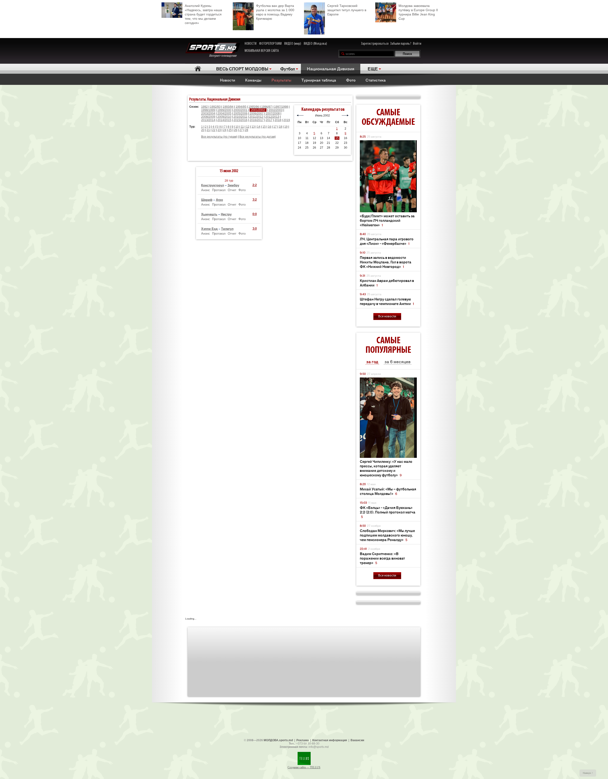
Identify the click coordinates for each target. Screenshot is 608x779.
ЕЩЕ (373, 68)
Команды (253, 79)
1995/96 (253, 106)
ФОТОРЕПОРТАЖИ (270, 44)
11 (242, 126)
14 (258, 126)
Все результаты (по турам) (219, 136)
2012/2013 (272, 116)
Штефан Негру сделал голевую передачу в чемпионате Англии (387, 301)
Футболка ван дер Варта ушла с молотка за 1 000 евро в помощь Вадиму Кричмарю (275, 12)
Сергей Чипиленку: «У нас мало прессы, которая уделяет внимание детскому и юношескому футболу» (386, 468)
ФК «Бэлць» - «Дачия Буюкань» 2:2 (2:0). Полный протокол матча (387, 512)
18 (280, 126)
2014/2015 (224, 120)
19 (286, 126)
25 (230, 130)
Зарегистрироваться (375, 44)
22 (213, 130)
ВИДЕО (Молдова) (315, 44)
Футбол (287, 68)
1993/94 (228, 106)
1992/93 (215, 106)
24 (224, 130)
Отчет (232, 190)
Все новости (387, 316)
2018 (278, 120)
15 (264, 126)
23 (219, 130)
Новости (227, 79)
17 (275, 126)
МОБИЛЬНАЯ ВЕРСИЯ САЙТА (262, 51)
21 (208, 130)
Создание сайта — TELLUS (304, 767)
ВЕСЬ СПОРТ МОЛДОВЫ (242, 68)
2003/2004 (208, 113)
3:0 (254, 228)
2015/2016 (240, 120)
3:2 (254, 199)
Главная (197, 68)
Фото (351, 79)
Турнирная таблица (318, 79)
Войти (417, 44)
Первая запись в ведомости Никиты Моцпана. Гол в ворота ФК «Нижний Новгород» (385, 262)
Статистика (376, 79)
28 (246, 130)
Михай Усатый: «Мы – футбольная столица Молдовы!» (388, 491)
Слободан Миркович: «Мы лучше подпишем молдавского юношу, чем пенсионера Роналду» (387, 535)
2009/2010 (224, 116)
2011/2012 (256, 116)
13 (253, 126)
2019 (286, 120)
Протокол (219, 190)
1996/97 (266, 106)
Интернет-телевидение (224, 56)
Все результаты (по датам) (257, 136)
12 (247, 126)
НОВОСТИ (250, 44)
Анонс (205, 190)
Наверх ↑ (588, 773)
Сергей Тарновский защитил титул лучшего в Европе (346, 10)
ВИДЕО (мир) (292, 44)
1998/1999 (208, 110)
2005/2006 (240, 113)
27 (241, 130)
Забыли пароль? (400, 44)
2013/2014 (208, 120)
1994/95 (241, 106)
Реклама (302, 740)
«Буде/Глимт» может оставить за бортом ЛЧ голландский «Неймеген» (387, 220)
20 (202, 130)
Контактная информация (329, 740)
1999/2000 (224, 110)
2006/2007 (257, 113)
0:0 (254, 214)
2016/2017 (257, 120)
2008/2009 (208, 116)
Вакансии (357, 740)
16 (269, 126)
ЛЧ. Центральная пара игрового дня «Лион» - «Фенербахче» (386, 241)
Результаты (281, 79)
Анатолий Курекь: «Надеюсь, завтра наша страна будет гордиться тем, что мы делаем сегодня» (203, 14)
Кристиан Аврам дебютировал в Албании (387, 282)
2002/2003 (276, 110)
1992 (204, 106)
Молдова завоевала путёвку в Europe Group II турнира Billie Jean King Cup (418, 12)
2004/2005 (224, 113)
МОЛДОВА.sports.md (278, 740)
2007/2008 (273, 113)
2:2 (254, 185)
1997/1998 (281, 106)
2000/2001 (240, 110)
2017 (269, 120)
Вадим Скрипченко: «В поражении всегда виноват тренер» (382, 558)
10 (237, 126)
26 (235, 130)
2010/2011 (240, 116)
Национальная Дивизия (330, 68)
